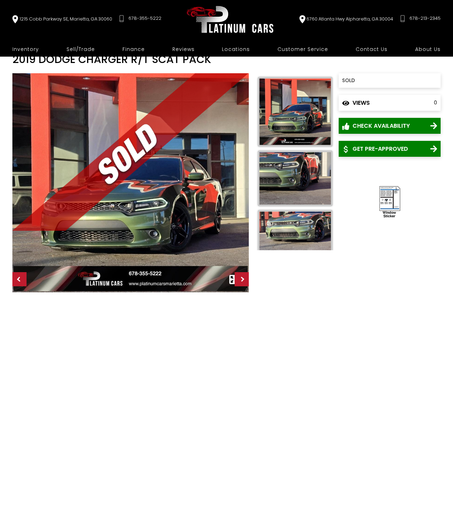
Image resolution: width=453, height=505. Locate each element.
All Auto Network (421, 476)
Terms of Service (178, 476)
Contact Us (372, 49)
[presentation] (19, 279)
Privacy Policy (136, 476)
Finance (133, 49)
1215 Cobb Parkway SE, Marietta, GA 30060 (65, 19)
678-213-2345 (425, 18)
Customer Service (302, 49)
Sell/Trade (81, 49)
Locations (236, 49)
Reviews (183, 49)
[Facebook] (290, 475)
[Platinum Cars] (230, 19)
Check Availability (380, 126)
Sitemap (215, 476)
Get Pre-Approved (379, 149)
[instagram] (273, 475)
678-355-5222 (144, 18)
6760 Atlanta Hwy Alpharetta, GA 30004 (349, 19)
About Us (428, 49)
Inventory (25, 49)
